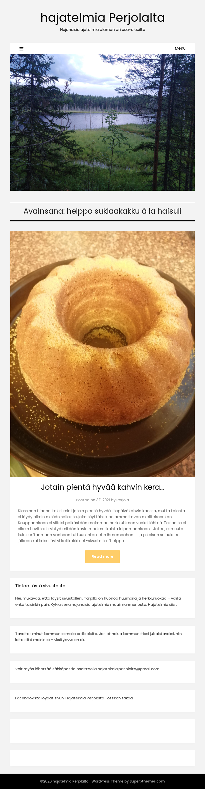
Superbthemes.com (147, 781)
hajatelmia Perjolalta (102, 17)
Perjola (122, 499)
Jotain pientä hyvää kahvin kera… (102, 487)
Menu (180, 48)
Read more (103, 556)
